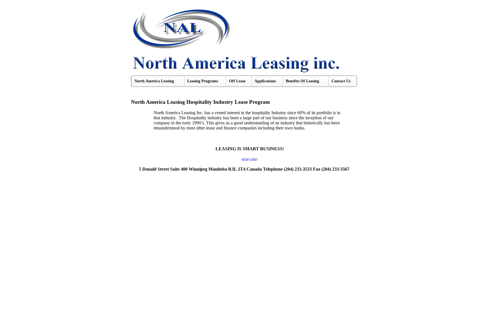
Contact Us (341, 81)
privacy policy (250, 158)
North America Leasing (154, 81)
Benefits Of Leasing (302, 81)
